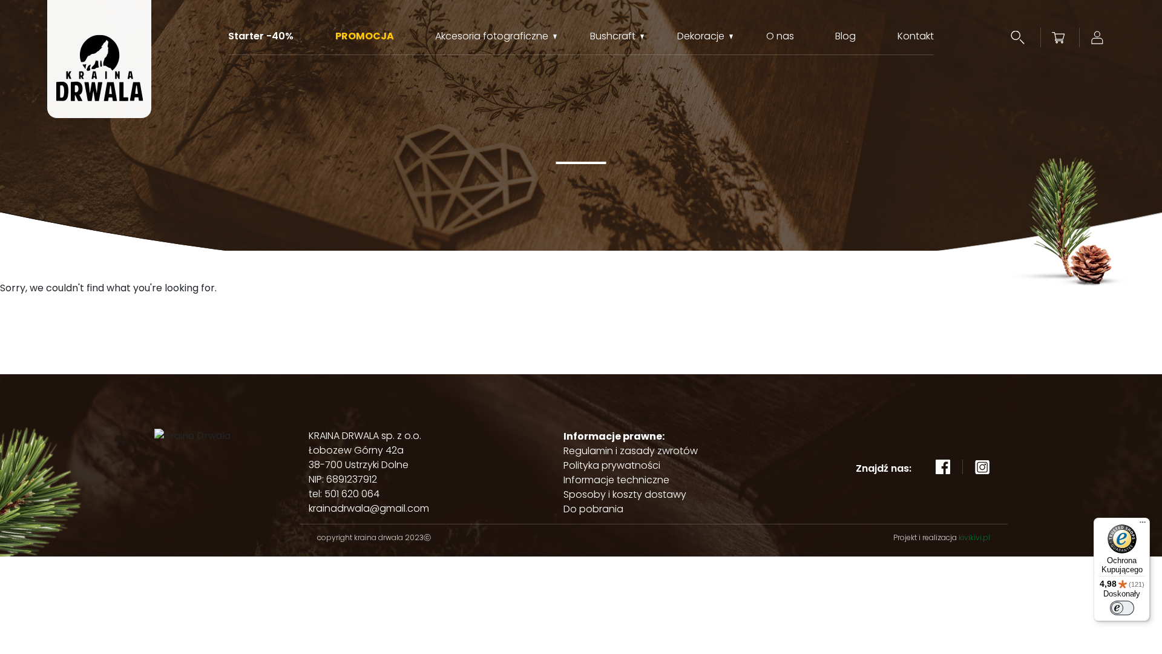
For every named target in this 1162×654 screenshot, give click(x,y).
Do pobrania (593, 509)
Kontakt (916, 36)
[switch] (1122, 608)
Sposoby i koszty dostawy (624, 494)
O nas (780, 36)
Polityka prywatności (611, 465)
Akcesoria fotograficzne (491, 36)
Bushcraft (612, 36)
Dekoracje (700, 36)
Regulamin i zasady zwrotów (630, 451)
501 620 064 (351, 494)
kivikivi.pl (974, 537)
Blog (845, 36)
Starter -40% (261, 36)
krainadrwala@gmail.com (369, 508)
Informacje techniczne (616, 480)
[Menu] (1142, 525)
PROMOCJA (364, 36)
